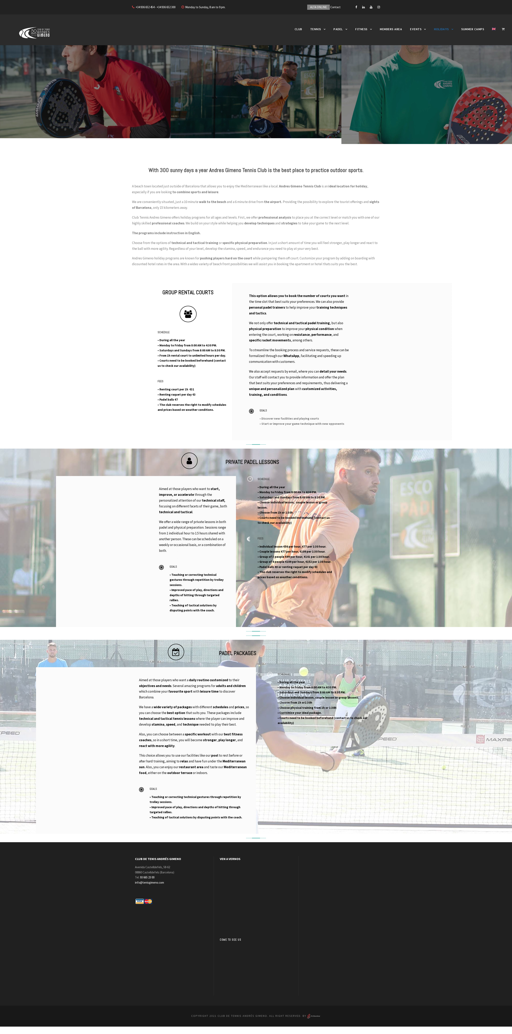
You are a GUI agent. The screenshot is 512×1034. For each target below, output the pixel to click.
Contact (335, 7)
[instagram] (378, 7)
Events (415, 29)
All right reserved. (285, 1016)
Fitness (361, 29)
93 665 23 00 (147, 877)
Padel (338, 29)
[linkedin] (363, 7)
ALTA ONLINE (318, 7)
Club (298, 29)
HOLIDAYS (441, 29)
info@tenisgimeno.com (149, 882)
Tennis (315, 29)
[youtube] (371, 7)
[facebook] (356, 7)
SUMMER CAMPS (472, 29)
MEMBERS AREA (391, 29)
